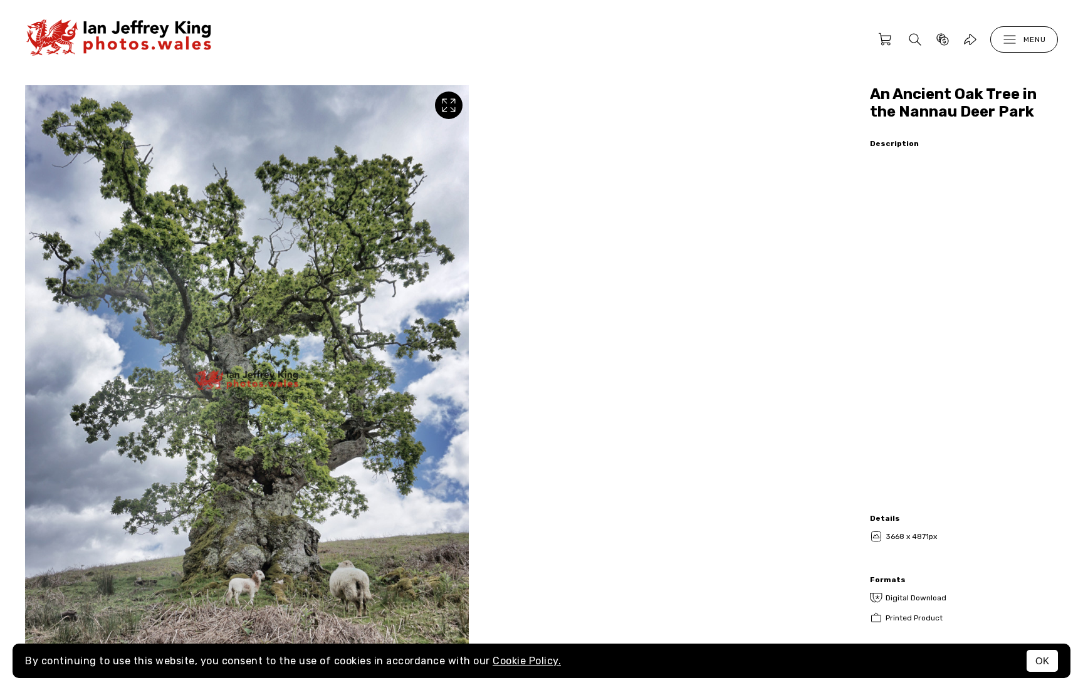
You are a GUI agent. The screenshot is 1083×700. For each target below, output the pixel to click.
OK (1042, 661)
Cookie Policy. (527, 661)
